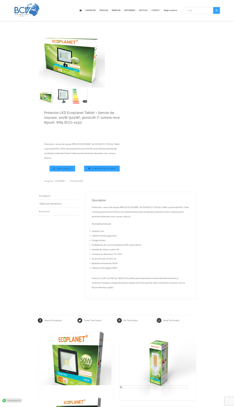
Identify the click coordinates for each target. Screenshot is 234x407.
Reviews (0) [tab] (44, 211)
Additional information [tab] (50, 203)
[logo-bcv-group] (27, 3)
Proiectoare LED (76, 181)
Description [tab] (44, 195)
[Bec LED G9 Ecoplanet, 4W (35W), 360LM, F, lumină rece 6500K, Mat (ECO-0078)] (158, 361)
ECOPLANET (60, 181)
